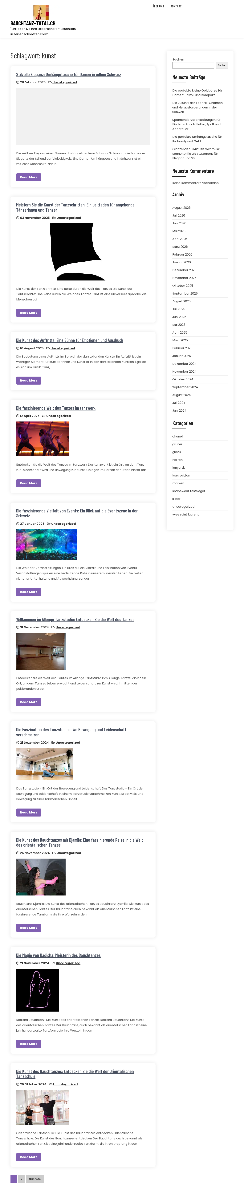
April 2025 (179, 332)
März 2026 (180, 247)
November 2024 (184, 371)
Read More (28, 177)
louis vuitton (181, 475)
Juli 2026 (178, 215)
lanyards (178, 467)
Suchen (178, 59)
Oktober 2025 (182, 286)
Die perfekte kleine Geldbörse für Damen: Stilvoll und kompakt (197, 92)
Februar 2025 (182, 348)
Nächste (35, 1179)
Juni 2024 (179, 410)
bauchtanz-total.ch (32, 23)
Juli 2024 (178, 403)
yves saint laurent (185, 514)
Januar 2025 (181, 356)
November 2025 (184, 278)
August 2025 (181, 301)
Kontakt (176, 6)
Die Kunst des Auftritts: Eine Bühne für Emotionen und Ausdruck (69, 340)
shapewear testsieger (188, 491)
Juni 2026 (179, 223)
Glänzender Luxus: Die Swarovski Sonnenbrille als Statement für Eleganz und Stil (196, 153)
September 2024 (185, 387)
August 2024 (181, 395)
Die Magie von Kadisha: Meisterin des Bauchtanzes (58, 955)
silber (176, 499)
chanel (177, 436)
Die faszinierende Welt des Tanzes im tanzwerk (56, 408)
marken (178, 483)
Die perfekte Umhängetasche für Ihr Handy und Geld (197, 139)
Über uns (158, 6)
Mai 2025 (178, 325)
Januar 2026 (181, 262)
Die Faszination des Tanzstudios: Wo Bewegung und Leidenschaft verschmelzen (71, 732)
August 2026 (181, 208)
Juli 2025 (178, 309)
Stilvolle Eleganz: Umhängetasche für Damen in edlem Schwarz (68, 74)
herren (177, 460)
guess (176, 452)
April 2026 (179, 239)
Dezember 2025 (184, 270)
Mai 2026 (178, 231)
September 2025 (185, 293)
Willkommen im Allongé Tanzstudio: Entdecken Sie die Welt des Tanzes (75, 619)
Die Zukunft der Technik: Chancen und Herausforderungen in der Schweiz (197, 107)
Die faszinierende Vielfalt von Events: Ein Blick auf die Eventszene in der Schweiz (77, 513)
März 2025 (180, 340)
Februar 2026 (182, 254)
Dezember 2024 (184, 364)
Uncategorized (64, 82)
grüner (177, 444)
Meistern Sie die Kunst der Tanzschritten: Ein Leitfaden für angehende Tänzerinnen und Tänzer (75, 207)
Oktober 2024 (182, 379)
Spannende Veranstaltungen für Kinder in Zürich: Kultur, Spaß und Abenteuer (196, 124)
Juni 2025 (179, 317)
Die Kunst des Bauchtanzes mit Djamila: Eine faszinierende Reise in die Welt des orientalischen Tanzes (79, 842)
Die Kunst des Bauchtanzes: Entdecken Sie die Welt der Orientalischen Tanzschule (75, 1073)
